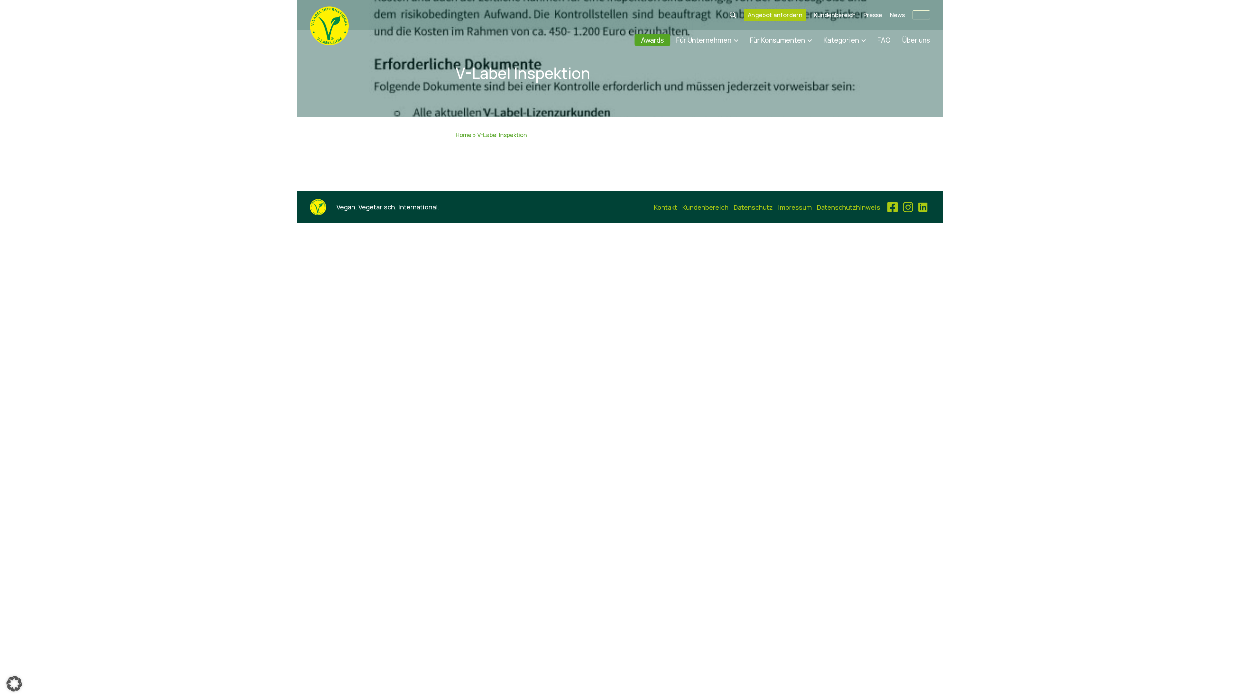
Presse (872, 15)
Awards (652, 40)
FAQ (884, 40)
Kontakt (665, 207)
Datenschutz (753, 207)
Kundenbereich (835, 15)
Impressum (795, 207)
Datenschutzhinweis (848, 207)
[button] (14, 684)
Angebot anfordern (775, 15)
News (897, 15)
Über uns (916, 40)
